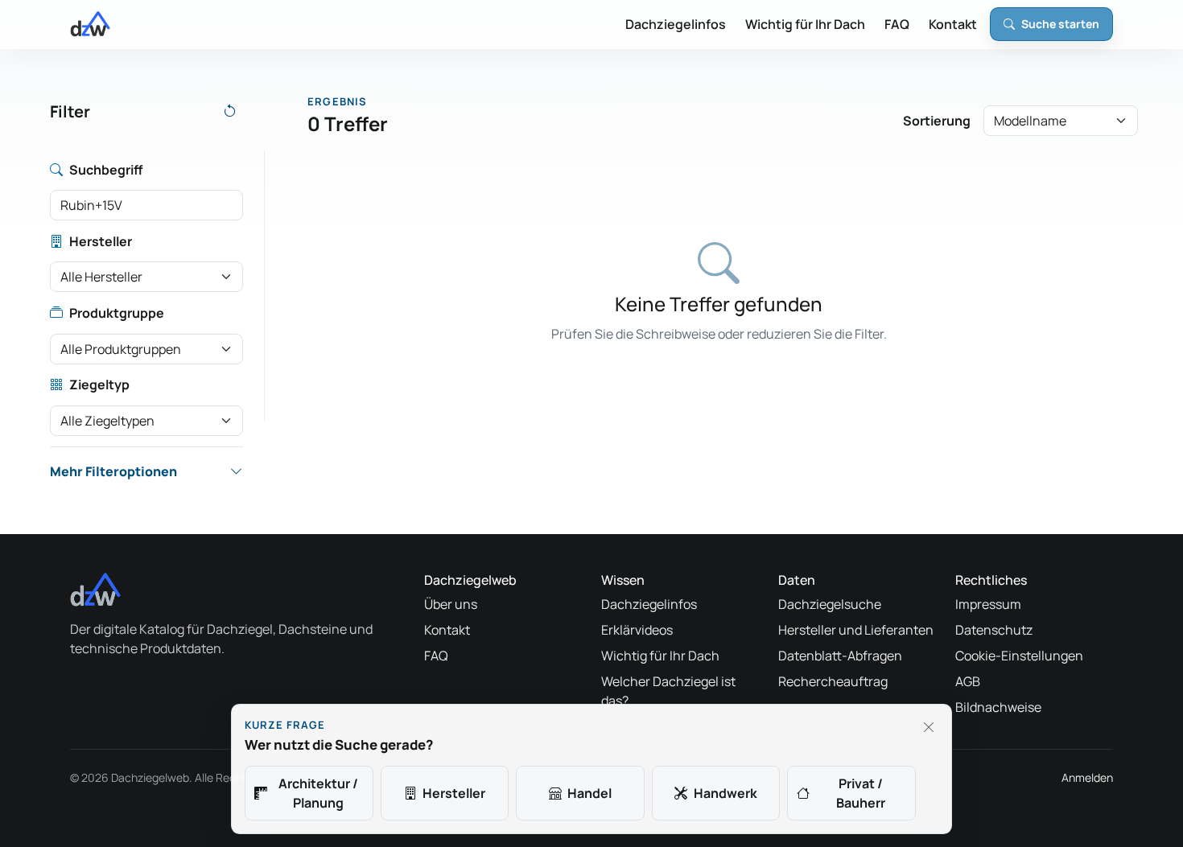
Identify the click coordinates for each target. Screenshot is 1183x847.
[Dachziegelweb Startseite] (90, 24)
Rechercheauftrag (833, 681)
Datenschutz (994, 630)
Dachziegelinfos (675, 24)
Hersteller (100, 241)
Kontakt (953, 24)
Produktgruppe (116, 313)
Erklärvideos (637, 630)
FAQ (896, 24)
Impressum (988, 604)
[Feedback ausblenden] (929, 727)
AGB (967, 681)
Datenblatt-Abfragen (840, 655)
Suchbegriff (105, 170)
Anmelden (1087, 777)
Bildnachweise (998, 707)
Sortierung (937, 121)
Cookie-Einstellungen (1019, 655)
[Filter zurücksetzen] (230, 112)
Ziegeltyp (99, 384)
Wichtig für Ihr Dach (805, 24)
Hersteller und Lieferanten (856, 630)
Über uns (450, 604)
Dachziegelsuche (829, 604)
